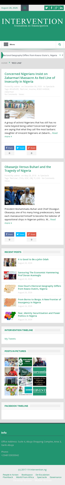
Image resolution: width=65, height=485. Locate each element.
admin (17, 86)
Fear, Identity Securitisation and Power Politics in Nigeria (39, 314)
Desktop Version (22, 480)
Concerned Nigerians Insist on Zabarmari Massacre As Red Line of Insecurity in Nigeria (30, 78)
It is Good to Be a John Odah (33, 259)
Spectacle (50, 86)
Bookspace (27, 474)
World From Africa (25, 477)
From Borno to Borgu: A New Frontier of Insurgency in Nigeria (39, 301)
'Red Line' (24, 89)
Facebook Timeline (16, 406)
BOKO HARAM (43, 89)
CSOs (21, 178)
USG (38, 178)
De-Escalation (43, 474)
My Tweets (10, 338)
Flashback (8, 477)
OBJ (31, 178)
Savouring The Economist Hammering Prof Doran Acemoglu (38, 274)
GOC (27, 178)
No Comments (11, 94)
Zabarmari (9, 91)
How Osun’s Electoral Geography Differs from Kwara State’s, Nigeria (39, 287)
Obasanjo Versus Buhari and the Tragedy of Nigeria (28, 169)
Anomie (32, 89)
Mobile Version (43, 480)
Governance (55, 477)
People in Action (10, 474)
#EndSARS (14, 89)
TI (34, 178)
